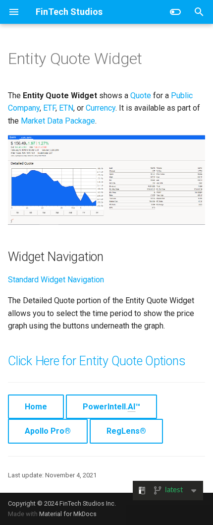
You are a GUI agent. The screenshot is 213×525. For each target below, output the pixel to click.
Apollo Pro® (48, 431)
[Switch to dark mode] (175, 12)
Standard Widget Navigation (56, 279)
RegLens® (126, 431)
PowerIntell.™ (111, 406)
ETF (49, 108)
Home (36, 406)
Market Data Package (58, 121)
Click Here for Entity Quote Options (96, 361)
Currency (100, 108)
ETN (66, 108)
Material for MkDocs (68, 514)
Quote (140, 95)
